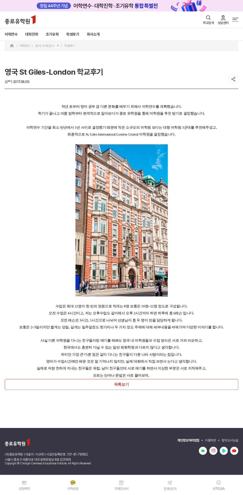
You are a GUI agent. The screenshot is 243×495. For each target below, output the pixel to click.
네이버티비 (224, 451)
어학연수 (11, 34)
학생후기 (72, 34)
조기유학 (52, 34)
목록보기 (121, 384)
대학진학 (31, 34)
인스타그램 (213, 451)
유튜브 (234, 451)
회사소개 (93, 34)
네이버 (203, 451)
